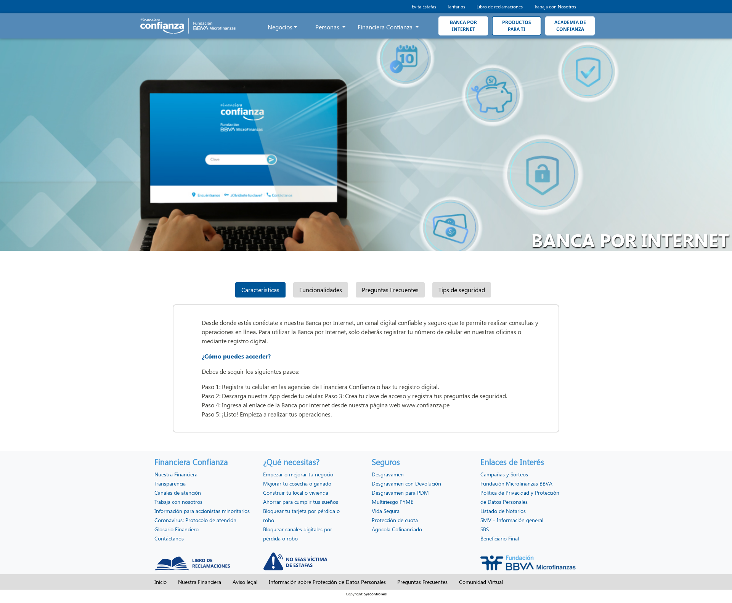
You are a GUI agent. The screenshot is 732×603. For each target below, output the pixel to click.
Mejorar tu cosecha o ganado (297, 483)
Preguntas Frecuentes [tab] (390, 290)
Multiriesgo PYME (392, 501)
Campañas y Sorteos (504, 474)
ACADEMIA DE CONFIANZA (570, 25)
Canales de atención (177, 492)
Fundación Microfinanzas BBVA (516, 483)
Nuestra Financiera (175, 474)
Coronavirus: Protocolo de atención (195, 520)
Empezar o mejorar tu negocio (298, 474)
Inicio (160, 581)
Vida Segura (386, 511)
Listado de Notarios (503, 511)
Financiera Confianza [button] (386, 27)
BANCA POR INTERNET (463, 25)
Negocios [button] (280, 27)
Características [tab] (260, 290)
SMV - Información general (511, 520)
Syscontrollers (375, 594)
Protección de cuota (395, 520)
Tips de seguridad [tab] (461, 290)
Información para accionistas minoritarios (202, 511)
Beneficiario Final (499, 538)
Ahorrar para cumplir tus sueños (300, 501)
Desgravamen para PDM (400, 492)
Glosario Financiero (176, 529)
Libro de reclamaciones (500, 7)
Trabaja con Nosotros (555, 7)
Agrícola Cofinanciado (397, 529)
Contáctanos (169, 538)
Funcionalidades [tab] (320, 290)
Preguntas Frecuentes (422, 581)
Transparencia (170, 483)
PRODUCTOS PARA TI (516, 25)
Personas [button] (328, 27)
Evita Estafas (424, 7)
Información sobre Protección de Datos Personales (327, 581)
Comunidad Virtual (481, 581)
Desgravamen (388, 474)
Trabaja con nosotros (178, 501)
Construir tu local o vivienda (295, 492)
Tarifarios (456, 7)
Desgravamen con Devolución (406, 483)
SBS (484, 529)
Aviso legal (245, 581)
